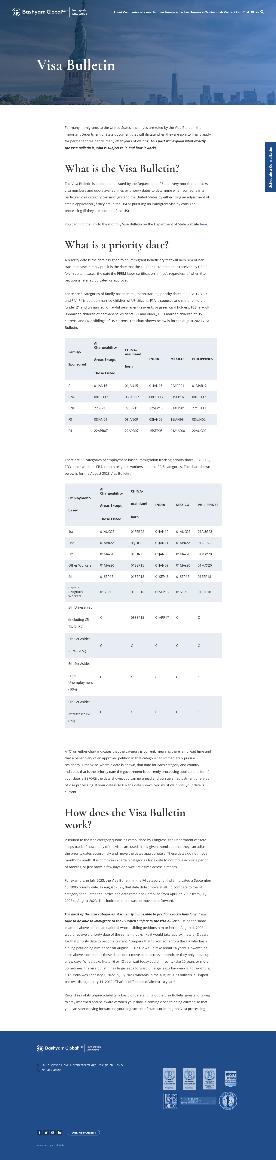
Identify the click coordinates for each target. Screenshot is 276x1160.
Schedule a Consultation (270, 167)
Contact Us (232, 12)
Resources (197, 12)
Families (158, 12)
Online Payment (84, 1132)
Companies (131, 12)
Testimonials (214, 12)
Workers (146, 12)
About (118, 12)
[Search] (262, 12)
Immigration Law (177, 12)
